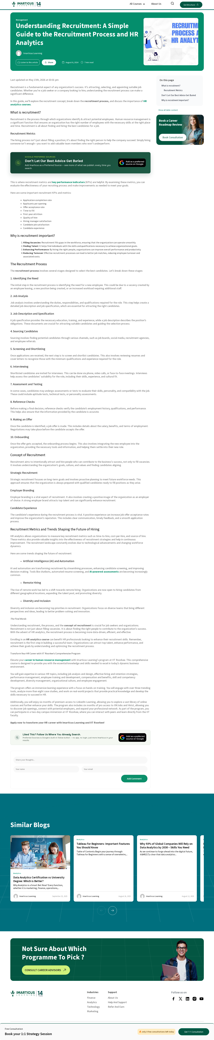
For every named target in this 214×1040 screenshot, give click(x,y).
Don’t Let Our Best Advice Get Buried (178, 95)
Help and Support (117, 1002)
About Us (156, 3)
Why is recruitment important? (175, 100)
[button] (112, 910)
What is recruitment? (170, 85)
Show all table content (168, 110)
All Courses (136, 3)
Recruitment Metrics (173, 90)
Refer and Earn (116, 1006)
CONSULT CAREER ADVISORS (43, 970)
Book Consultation (172, 137)
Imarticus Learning (32, 53)
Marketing (92, 1011)
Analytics (92, 1002)
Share (50, 62)
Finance (91, 997)
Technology (93, 1006)
